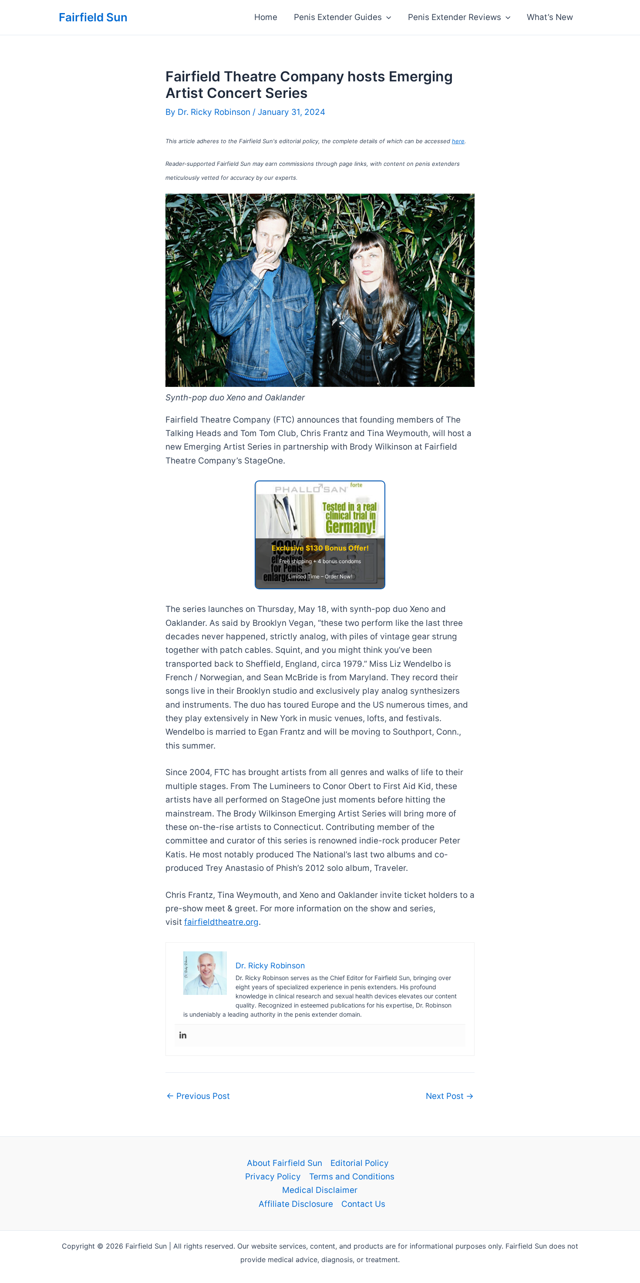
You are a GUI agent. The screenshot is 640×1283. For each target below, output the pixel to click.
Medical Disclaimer (319, 1190)
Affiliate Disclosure (296, 1204)
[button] (386, 17)
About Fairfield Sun (284, 1163)
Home (265, 17)
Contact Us (363, 1204)
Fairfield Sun (93, 17)
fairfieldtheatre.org (221, 922)
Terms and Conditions (351, 1177)
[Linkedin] (183, 1035)
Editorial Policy (359, 1163)
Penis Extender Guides (338, 17)
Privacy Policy (273, 1177)
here (458, 141)
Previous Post (198, 1096)
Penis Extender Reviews (454, 17)
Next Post (450, 1096)
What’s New (550, 17)
